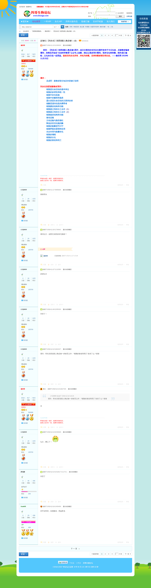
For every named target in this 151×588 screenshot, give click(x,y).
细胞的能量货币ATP (54, 126)
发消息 (25, 79)
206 (34, 481)
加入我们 (111, 21)
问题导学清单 (94, 27)
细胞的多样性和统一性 (55, 92)
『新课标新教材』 (36, 31)
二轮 (111, 27)
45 (28, 481)
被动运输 (50, 118)
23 (28, 515)
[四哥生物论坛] (41, 17)
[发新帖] (23, 35)
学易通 (87, 27)
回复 (44, 185)
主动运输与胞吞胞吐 (54, 120)
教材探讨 (47, 31)
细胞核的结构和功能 (54, 115)
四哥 (71, 27)
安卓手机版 (98, 21)
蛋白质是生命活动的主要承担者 (59, 101)
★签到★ (25, 21)
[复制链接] (85, 41)
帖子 (55, 27)
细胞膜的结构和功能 (54, 106)
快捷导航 (124, 21)
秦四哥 (23, 45)
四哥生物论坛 (20, 31)
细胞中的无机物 (53, 95)
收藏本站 (29, 7)
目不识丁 (24, 487)
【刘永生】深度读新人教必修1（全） (64, 31)
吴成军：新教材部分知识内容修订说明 (62, 81)
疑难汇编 (85, 21)
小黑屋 (78, 563)
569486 (30, 69)
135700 (30, 210)
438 (34, 515)
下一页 (127, 35)
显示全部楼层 (67, 45)
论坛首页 (36, 21)
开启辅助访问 (131, 7)
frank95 (23, 506)
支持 (53, 225)
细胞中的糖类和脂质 (54, 98)
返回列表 (96, 35)
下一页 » (75, 549)
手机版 (71, 563)
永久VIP (58, 21)
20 (28, 199)
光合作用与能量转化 (54, 132)
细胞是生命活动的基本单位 (57, 89)
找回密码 (129, 13)
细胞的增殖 (51, 135)
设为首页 (22, 7)
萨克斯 (23, 472)
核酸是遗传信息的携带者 (56, 103)
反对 (61, 225)
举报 (127, 185)
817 (28, 54)
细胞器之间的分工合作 (55, 109)
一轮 (107, 27)
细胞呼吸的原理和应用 (55, 129)
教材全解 (102, 27)
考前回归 (76, 27)
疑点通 (82, 27)
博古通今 (24, 205)
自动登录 (121, 13)
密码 (89, 16)
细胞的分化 (51, 137)
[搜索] (62, 27)
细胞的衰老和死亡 (53, 140)
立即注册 (129, 16)
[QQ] (63, 563)
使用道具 (120, 185)
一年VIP (47, 21)
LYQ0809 (24, 190)
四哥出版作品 (72, 21)
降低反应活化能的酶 (54, 123)
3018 (23, 54)
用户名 (90, 13)
